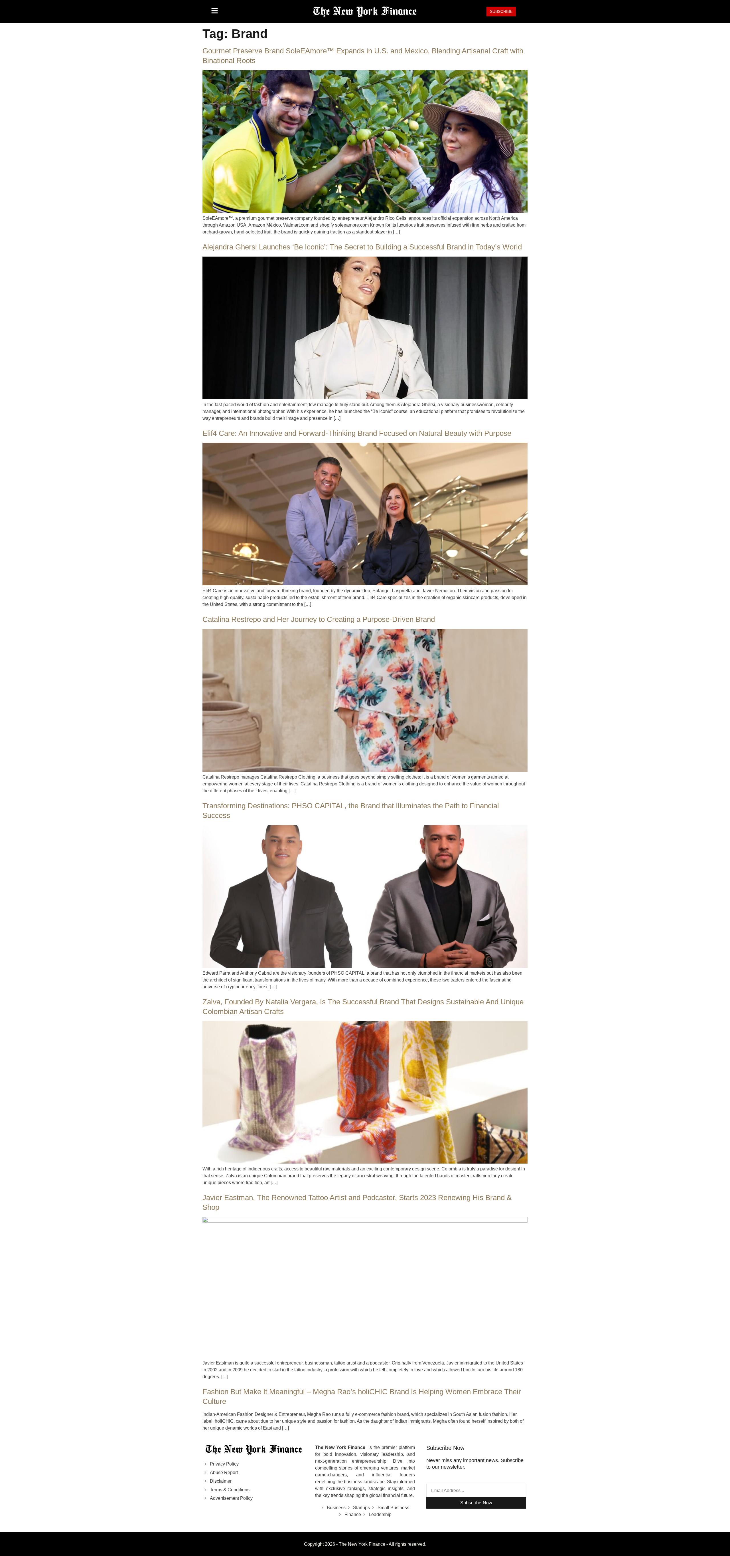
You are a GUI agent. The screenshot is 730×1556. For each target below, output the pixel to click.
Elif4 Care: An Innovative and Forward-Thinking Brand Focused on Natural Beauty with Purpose (356, 433)
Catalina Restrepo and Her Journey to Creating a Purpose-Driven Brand (318, 619)
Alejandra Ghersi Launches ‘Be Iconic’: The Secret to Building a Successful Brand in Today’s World (362, 247)
